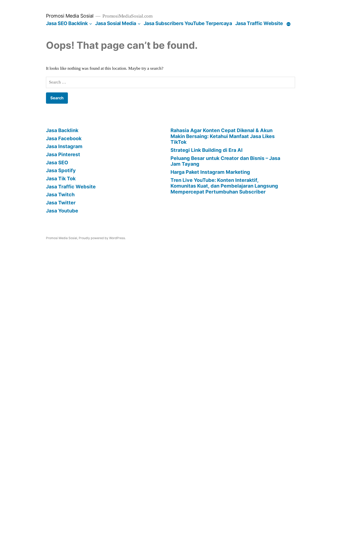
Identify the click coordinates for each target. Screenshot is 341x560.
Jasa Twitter (61, 203)
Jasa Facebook (64, 138)
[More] (288, 24)
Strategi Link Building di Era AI (206, 150)
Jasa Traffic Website (259, 23)
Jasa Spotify (61, 170)
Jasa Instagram (64, 146)
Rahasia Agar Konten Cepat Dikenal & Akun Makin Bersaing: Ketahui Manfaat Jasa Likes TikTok (222, 136)
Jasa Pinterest (63, 154)
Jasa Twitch (60, 194)
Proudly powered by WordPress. (102, 238)
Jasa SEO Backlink (67, 23)
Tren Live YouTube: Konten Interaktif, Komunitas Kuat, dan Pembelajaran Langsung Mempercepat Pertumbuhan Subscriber (224, 186)
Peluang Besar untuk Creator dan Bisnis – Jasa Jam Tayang (225, 161)
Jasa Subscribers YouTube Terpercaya (188, 23)
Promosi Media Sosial (70, 16)
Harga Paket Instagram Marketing (210, 172)
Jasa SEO (57, 162)
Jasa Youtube (62, 211)
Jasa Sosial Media (115, 23)
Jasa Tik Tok (61, 178)
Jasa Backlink (62, 130)
